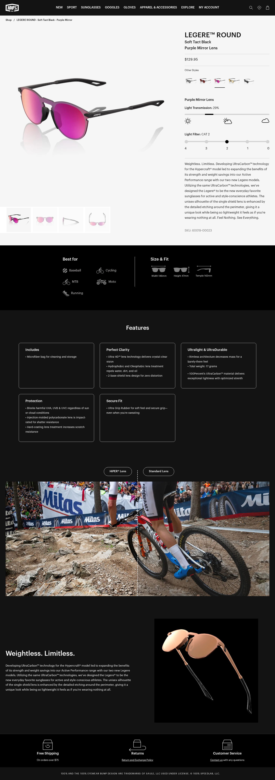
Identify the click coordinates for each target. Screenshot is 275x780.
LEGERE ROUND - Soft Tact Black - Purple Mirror (44, 20)
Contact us (216, 760)
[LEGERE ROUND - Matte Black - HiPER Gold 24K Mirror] (234, 81)
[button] (59, 7)
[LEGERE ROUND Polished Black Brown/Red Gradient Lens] (205, 81)
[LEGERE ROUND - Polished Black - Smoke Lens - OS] (248, 81)
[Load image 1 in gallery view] (19, 220)
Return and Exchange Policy (137, 760)
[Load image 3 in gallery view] (71, 220)
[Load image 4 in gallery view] (97, 220)
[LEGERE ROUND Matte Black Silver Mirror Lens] (191, 81)
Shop (9, 20)
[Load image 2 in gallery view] (45, 220)
